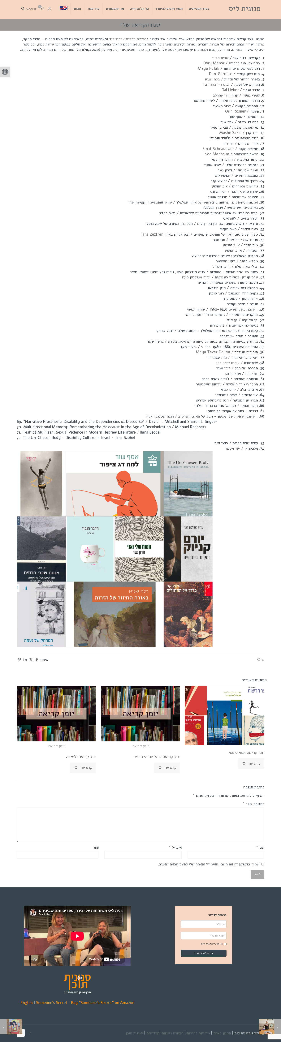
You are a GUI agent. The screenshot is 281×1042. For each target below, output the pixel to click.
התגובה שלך (253, 803)
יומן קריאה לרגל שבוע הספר (157, 757)
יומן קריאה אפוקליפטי (246, 752)
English (27, 1002)
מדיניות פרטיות (198, 1033)
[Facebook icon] (29, 1033)
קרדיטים (152, 1033)
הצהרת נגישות (172, 1033)
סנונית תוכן (134, 1033)
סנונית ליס (245, 8)
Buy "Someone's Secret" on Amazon (102, 1002)
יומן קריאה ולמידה (81, 757)
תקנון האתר (222, 1033)
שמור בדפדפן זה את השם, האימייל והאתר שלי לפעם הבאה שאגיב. (208, 864)
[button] (5, 72)
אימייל (175, 847)
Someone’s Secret (51, 1002)
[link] (127, 38)
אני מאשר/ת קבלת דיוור (212, 943)
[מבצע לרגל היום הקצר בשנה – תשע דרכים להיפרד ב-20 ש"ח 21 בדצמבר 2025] (270, 1026)
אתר (96, 847)
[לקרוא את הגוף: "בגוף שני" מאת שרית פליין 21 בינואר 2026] (11, 1026)
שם (260, 847)
